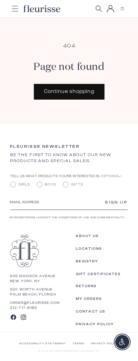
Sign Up (116, 202)
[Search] (99, 8)
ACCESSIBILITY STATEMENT (42, 343)
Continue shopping (69, 91)
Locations (89, 249)
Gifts (77, 185)
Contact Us (90, 312)
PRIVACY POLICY (105, 343)
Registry (87, 261)
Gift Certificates (98, 274)
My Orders (89, 299)
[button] (122, 8)
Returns (86, 286)
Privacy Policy (95, 324)
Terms (78, 343)
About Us (87, 236)
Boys (50, 185)
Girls (24, 185)
